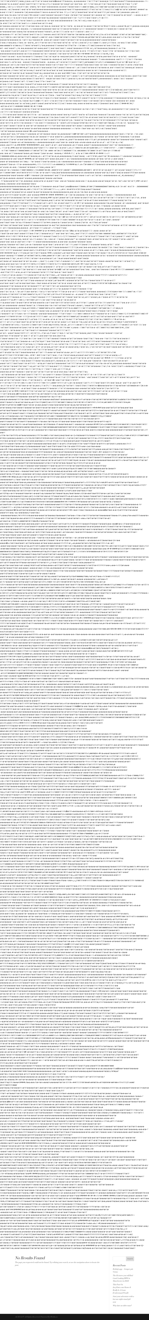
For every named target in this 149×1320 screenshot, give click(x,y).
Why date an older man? (122, 1306)
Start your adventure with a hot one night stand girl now (123, 1299)
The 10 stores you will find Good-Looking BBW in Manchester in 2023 (123, 1278)
